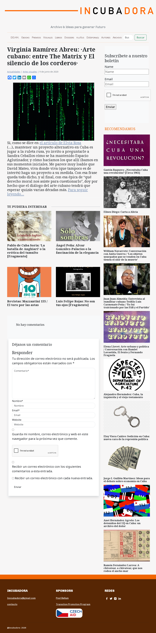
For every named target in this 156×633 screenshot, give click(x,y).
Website (16, 419)
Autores (105, 37)
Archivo (117, 37)
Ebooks (25, 37)
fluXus (80, 37)
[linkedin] (119, 598)
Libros (58, 37)
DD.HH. (15, 37)
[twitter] (111, 598)
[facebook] (107, 598)
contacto (12, 604)
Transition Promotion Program (73, 604)
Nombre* (17, 401)
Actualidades (13, 71)
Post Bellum (62, 598)
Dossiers (69, 37)
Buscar (141, 37)
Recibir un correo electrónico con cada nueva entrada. (54, 478)
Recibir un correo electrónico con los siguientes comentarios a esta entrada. (46, 469)
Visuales (48, 37)
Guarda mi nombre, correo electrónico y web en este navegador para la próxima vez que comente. (50, 436)
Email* (16, 410)
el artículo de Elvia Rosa (60, 142)
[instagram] (115, 598)
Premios (36, 37)
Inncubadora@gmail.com (21, 598)
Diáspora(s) (93, 37)
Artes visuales (30, 71)
